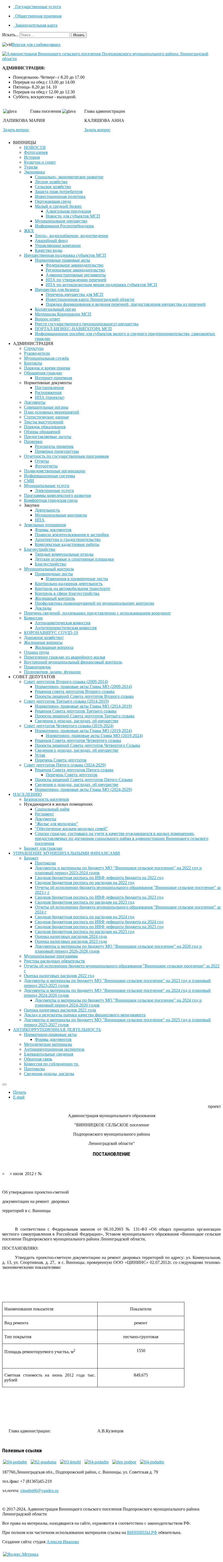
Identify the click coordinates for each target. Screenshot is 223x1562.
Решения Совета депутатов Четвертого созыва (78, 740)
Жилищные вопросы (43, 642)
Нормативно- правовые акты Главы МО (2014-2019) (83, 706)
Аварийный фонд (51, 240)
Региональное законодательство (75, 270)
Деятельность (47, 510)
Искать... (10, 34)
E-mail (18, 1097)
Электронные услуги (54, 490)
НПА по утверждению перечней (76, 279)
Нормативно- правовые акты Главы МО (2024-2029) (83, 789)
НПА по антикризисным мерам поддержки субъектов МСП (101, 284)
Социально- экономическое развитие (69, 177)
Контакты (33, 363)
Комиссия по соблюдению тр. (51, 1064)
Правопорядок (37, 667)
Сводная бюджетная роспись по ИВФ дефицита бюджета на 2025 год (99, 926)
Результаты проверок (54, 446)
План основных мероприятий (51, 412)
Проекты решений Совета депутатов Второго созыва (84, 696)
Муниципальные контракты (61, 515)
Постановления (49, 387)
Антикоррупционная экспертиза (54, 1049)
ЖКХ (29, 230)
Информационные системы (49, 475)
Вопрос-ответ (47, 319)
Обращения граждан (43, 373)
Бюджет (31, 858)
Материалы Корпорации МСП (63, 314)
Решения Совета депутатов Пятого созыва (74, 770)
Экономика (34, 172)
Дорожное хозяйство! (44, 637)
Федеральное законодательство (74, 265)
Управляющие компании (58, 245)
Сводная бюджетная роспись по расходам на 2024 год (84, 917)
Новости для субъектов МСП (73, 216)
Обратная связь (38, 1059)
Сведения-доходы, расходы (49, 1073)
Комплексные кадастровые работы (67, 544)
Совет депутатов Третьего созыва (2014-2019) (66, 701)
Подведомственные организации (54, 471)
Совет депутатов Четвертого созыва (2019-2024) (68, 725)
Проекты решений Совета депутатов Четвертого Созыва (87, 745)
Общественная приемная (37, 16)
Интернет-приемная (53, 377)
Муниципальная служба (46, 358)
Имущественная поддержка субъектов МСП (65, 255)
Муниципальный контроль (49, 569)
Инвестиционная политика (60, 196)
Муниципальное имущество (61, 221)
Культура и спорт (40, 162)
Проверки (33, 441)
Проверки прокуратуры (57, 451)
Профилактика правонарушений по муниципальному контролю (94, 603)
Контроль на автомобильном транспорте (72, 588)
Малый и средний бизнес (58, 206)
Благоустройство (39, 549)
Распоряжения (48, 392)
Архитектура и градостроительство (68, 539)
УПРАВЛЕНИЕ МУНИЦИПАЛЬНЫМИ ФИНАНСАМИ (66, 853)
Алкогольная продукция (68, 211)
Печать (19, 1092)
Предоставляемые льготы (47, 436)
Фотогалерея (36, 152)
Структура (34, 348)
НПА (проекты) (49, 397)
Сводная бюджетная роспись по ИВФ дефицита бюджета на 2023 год (99, 897)
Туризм (31, 167)
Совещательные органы (46, 407)
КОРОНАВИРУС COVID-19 (51, 632)
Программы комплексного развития (57, 495)
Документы (34, 402)
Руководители (37, 353)
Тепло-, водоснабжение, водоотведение (71, 235)
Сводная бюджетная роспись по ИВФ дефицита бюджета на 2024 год (99, 921)
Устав (40, 755)
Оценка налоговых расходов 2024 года (71, 936)
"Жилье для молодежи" (56, 823)
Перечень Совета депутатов (60, 760)
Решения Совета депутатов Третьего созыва (75, 711)
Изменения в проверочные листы (77, 578)
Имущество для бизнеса (57, 289)
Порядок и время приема (47, 368)
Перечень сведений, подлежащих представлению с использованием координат (97, 613)
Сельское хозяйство (53, 186)
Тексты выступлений (43, 422)
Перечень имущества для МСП (74, 294)
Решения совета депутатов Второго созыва (74, 691)
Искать (79, 35)
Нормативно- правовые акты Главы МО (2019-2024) (83, 730)
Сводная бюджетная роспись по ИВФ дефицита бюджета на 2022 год (99, 877)
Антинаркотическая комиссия (62, 622)
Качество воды (48, 250)
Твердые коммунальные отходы (64, 554)
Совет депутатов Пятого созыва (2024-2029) (65, 765)
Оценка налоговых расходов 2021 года (60, 1010)
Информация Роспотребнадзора (64, 226)
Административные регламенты (76, 275)
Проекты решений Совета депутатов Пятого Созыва (83, 779)
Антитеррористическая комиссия (66, 627)
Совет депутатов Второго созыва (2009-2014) (66, 681)
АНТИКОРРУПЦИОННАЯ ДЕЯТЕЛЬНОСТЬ (57, 1029)
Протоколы (45, 863)
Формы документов (53, 529)
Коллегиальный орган (55, 309)
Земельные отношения (45, 524)
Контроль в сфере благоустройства (67, 593)
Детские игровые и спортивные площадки (74, 559)
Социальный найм (52, 809)
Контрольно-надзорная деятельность (69, 583)
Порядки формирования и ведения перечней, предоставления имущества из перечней (126, 304)
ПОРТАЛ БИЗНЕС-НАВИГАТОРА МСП (73, 328)
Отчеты (42, 461)
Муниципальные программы (51, 956)
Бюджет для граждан (43, 848)
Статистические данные (46, 417)
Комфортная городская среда (51, 500)
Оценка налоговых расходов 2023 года (71, 941)
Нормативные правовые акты (62, 260)
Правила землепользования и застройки (72, 534)
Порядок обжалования (45, 426)
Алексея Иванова (63, 1541)
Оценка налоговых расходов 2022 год (59, 975)
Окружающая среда (53, 201)
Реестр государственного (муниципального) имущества (86, 324)
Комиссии (33, 618)
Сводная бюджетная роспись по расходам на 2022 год (84, 882)
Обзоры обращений (42, 431)
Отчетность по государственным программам (66, 456)
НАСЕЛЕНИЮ (27, 794)
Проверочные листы (54, 573)
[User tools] (4, 1084)
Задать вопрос (16, 129)
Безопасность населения (46, 799)
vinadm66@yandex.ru (39, 1490)
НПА (40, 520)
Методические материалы (48, 1044)
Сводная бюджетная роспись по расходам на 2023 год (84, 902)
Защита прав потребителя (58, 191)
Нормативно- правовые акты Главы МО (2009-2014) (83, 686)
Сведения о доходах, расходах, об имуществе (76, 721)
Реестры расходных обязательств (54, 961)
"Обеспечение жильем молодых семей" (71, 828)
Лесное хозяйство (51, 181)
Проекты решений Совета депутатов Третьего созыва (84, 716)
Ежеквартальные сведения (48, 1054)
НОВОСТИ (35, 147)
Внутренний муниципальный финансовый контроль (73, 662)
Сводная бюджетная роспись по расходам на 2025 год (84, 931)
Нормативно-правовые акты (50, 1034)
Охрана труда (36, 652)
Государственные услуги (37, 6)
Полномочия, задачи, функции (52, 672)
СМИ (29, 480)
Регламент (44, 814)
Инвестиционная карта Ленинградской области (90, 299)
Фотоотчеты (46, 466)
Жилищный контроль (55, 598)
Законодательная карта (35, 25)
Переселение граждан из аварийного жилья (64, 657)
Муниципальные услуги (46, 485)
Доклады (43, 608)
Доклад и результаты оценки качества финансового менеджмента (84, 1015)
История (32, 157)
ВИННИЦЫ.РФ (142, 1532)
